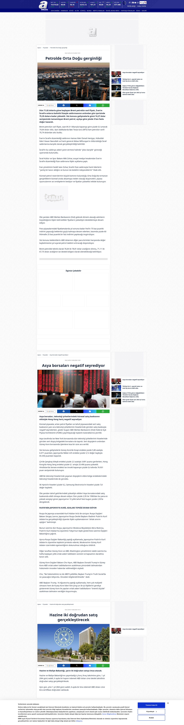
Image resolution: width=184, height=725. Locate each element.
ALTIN (77, 11)
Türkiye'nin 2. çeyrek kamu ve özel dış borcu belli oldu (132, 80)
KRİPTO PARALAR (98, 11)
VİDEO (138, 11)
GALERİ (144, 11)
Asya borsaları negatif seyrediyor (133, 72)
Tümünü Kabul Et (151, 705)
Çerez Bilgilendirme (109, 714)
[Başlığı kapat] (168, 703)
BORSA (89, 11)
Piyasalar (45, 48)
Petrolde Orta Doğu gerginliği (58, 48)
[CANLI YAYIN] (141, 6)
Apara (39, 48)
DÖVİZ (71, 11)
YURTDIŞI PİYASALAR (128, 11)
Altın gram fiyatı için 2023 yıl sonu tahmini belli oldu (133, 93)
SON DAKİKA (55, 11)
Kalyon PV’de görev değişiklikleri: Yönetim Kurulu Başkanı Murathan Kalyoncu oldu (133, 87)
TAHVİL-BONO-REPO (112, 11)
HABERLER (64, 11)
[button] (63, 105)
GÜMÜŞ (82, 11)
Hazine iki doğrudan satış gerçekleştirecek (62, 604)
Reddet (151, 718)
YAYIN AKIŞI (131, 6)
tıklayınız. (79, 721)
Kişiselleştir (150, 711)
